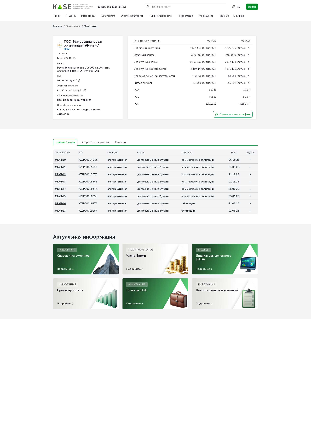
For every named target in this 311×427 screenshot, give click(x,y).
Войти (252, 6)
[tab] (65, 142)
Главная (57, 26)
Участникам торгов (132, 15)
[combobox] (236, 7)
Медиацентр (206, 15)
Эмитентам (108, 15)
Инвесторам (88, 15)
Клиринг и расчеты (161, 15)
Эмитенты (90, 26)
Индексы (71, 15)
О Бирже (238, 15)
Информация (185, 15)
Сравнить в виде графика (235, 114)
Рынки (57, 15)
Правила (224, 15)
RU (238, 6)
